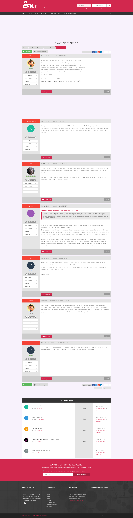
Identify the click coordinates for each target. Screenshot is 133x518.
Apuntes (43, 13)
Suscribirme (82, 474)
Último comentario (100, 408)
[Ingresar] (109, 5)
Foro (30, 13)
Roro (38, 452)
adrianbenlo (40, 408)
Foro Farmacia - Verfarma (34, 6)
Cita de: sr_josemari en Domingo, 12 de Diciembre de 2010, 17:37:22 (59, 210)
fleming (97, 410)
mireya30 (98, 454)
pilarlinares (40, 441)
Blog (36, 13)
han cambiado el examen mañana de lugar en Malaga (45, 439)
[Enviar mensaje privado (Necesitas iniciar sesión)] (26, 72)
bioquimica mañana (36, 428)
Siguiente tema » (106, 388)
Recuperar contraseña (82, 8)
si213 (97, 443)
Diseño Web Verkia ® (26, 515)
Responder (27, 51)
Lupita (31, 206)
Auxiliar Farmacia (31, 121)
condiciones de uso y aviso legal (63, 471)
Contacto (49, 506)
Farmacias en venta (69, 13)
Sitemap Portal (97, 515)
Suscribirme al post (41, 51)
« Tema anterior (98, 388)
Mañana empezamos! (37, 417)
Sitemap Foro (107, 515)
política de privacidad (79, 471)
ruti (31, 163)
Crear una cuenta (105, 8)
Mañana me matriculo (37, 406)
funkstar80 (99, 421)
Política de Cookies (85, 515)
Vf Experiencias (55, 13)
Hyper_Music (40, 419)
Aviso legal (74, 515)
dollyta (31, 56)
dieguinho (39, 430)
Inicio (23, 13)
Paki (31, 258)
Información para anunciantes (76, 500)
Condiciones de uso (62, 515)
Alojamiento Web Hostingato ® (40, 515)
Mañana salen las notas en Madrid (40, 450)
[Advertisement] (66, 27)
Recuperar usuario (94, 8)
